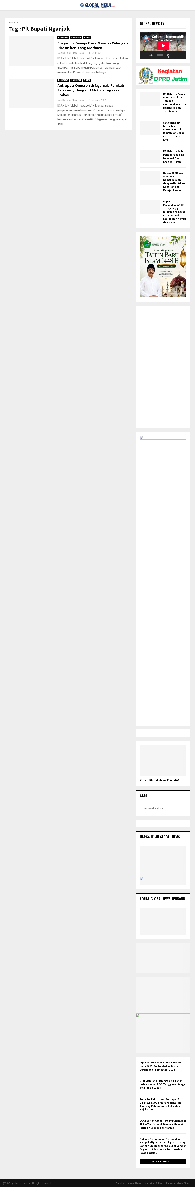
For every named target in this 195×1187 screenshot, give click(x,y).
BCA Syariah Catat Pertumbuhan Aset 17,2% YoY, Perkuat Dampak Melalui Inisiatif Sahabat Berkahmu (163, 1124)
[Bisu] (175, 55)
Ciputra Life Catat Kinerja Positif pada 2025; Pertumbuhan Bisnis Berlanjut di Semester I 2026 (160, 1066)
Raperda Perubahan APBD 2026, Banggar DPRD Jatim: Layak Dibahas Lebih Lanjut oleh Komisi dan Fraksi (174, 212)
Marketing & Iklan (154, 1183)
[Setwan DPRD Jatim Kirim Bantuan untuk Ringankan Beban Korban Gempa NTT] (150, 128)
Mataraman (76, 38)
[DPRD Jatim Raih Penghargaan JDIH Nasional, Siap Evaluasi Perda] (150, 156)
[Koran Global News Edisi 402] (163, 760)
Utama (87, 38)
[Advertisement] (163, 367)
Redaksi (120, 1183)
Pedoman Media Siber (177, 1183)
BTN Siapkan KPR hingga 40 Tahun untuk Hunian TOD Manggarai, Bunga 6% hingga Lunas (162, 1084)
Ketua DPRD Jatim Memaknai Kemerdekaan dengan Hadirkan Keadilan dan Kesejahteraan (174, 182)
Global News (134, 1183)
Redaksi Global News (73, 53)
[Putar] (145, 55)
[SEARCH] (182, 808)
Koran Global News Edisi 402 (159, 780)
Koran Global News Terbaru (162, 898)
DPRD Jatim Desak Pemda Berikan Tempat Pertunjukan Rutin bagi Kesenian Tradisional (174, 103)
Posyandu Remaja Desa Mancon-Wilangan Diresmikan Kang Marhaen (92, 45)
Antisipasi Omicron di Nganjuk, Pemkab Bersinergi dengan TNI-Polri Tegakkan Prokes (90, 90)
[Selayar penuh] (181, 55)
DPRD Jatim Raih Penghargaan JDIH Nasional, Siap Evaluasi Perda (174, 156)
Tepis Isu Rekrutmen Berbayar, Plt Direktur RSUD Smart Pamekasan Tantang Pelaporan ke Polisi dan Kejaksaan (160, 1104)
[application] (163, 45)
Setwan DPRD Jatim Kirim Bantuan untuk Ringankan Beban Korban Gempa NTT (174, 131)
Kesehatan (63, 38)
